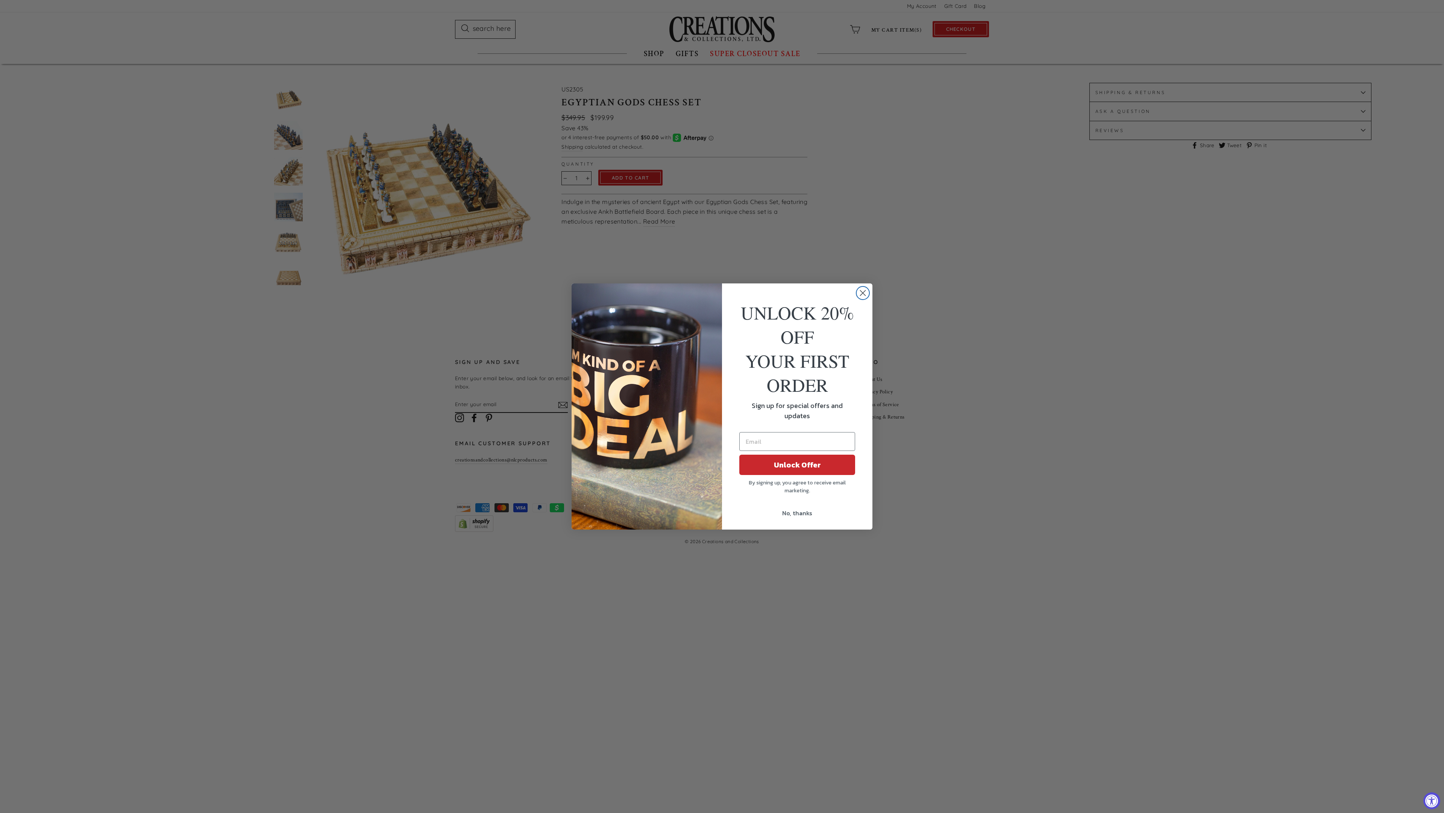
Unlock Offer (797, 464)
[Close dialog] (862, 293)
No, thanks (797, 513)
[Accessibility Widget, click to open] (1431, 800)
